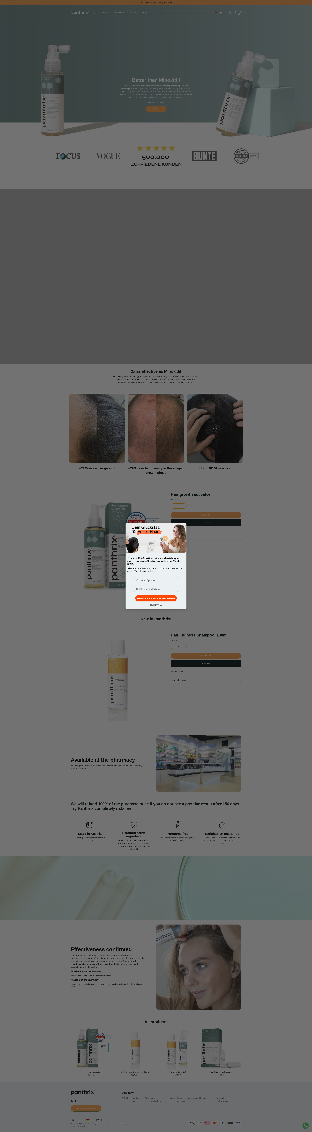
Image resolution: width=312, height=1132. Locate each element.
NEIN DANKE (156, 604)
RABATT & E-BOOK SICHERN (156, 598)
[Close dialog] (183, 526)
